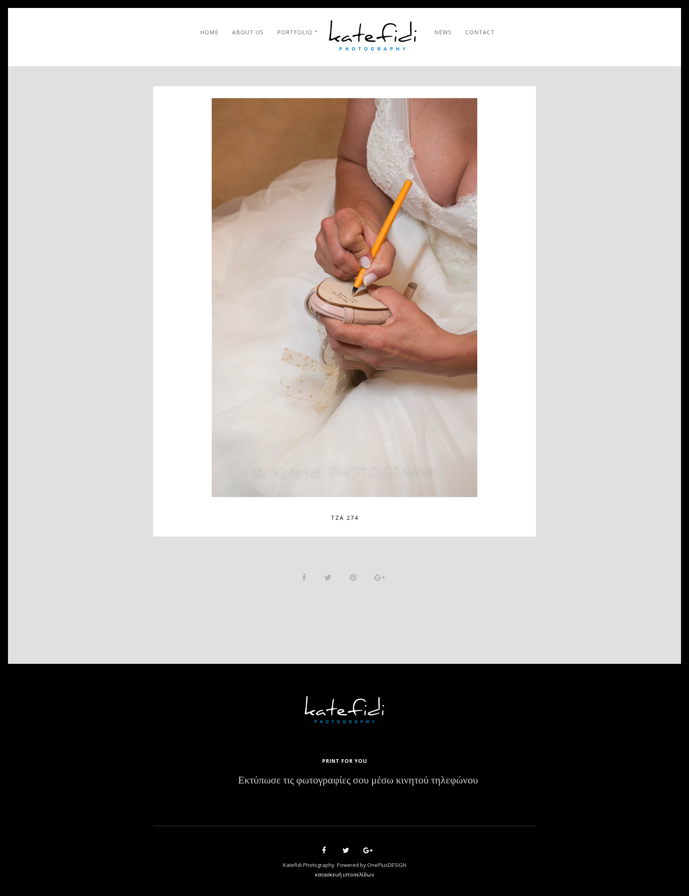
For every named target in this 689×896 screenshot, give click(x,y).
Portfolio (295, 32)
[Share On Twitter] (329, 576)
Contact (480, 32)
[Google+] (365, 851)
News (443, 32)
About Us (248, 32)
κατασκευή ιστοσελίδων (344, 874)
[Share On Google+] (381, 576)
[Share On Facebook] (305, 576)
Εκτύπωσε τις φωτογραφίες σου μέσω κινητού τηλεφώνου (358, 780)
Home (209, 32)
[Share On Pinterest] (354, 576)
